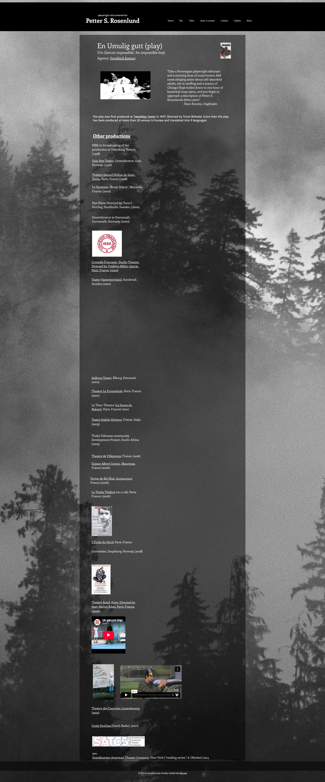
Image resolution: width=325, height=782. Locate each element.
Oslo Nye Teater (102, 161)
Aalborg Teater (101, 378)
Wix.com (183, 773)
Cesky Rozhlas (101, 726)
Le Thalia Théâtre (103, 492)
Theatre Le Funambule (107, 391)
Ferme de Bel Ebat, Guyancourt (111, 478)
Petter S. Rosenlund (112, 20)
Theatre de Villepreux (106, 456)
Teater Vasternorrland (107, 279)
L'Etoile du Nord (103, 542)
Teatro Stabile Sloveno (107, 420)
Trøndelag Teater (145, 116)
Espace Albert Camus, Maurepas (113, 464)
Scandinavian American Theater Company (120, 757)
